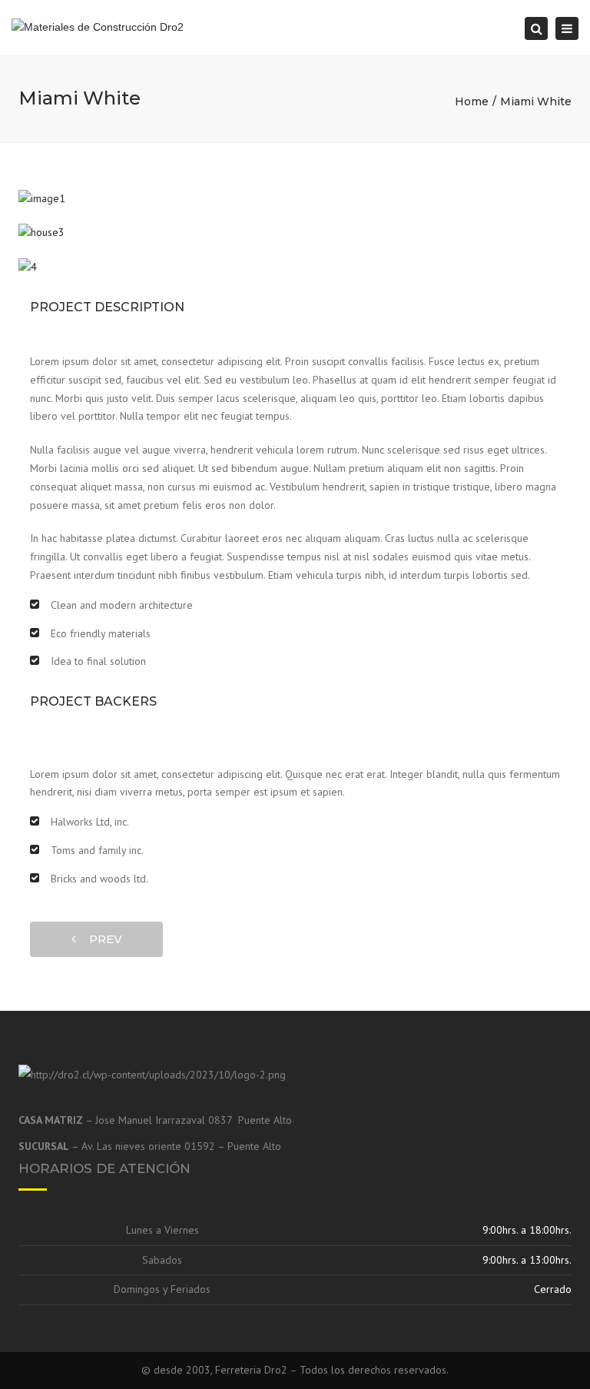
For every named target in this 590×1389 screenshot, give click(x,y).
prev (101, 939)
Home (472, 101)
